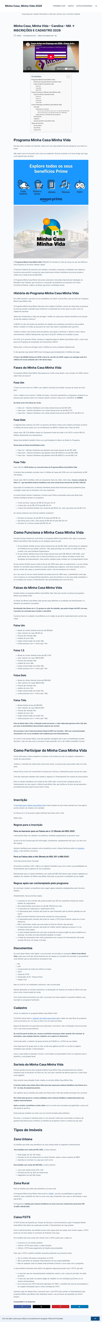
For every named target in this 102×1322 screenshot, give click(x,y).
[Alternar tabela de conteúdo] (67, 76)
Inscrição (36, 107)
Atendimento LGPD (59, 6)
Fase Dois (38, 88)
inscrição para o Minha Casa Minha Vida (30, 805)
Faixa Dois (38, 100)
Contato (71, 6)
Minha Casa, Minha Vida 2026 (23, 5)
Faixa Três (38, 102)
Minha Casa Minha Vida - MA (47, 35)
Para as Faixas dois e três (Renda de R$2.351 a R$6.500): (52, 112)
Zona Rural (37, 127)
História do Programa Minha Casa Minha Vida (47, 82)
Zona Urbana (38, 125)
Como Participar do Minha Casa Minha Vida (46, 104)
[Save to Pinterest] (60, 1306)
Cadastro (36, 118)
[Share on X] (41, 1306)
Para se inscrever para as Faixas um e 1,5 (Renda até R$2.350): (54, 111)
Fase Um (38, 86)
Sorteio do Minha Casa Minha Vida (44, 121)
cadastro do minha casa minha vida (45, 1018)
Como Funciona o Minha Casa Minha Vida (45, 92)
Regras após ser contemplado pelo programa (48, 114)
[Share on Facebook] (22, 1306)
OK (95, 1318)
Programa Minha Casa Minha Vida (43, 79)
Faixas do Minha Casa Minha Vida (44, 94)
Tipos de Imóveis (37, 123)
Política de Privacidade (55, 1318)
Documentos (38, 116)
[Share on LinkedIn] (79, 1306)
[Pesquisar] (96, 6)
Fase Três (38, 90)
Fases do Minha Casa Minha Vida (44, 84)
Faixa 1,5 (38, 98)
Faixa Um (38, 96)
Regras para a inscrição (42, 109)
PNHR (51, 1194)
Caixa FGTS (37, 130)
